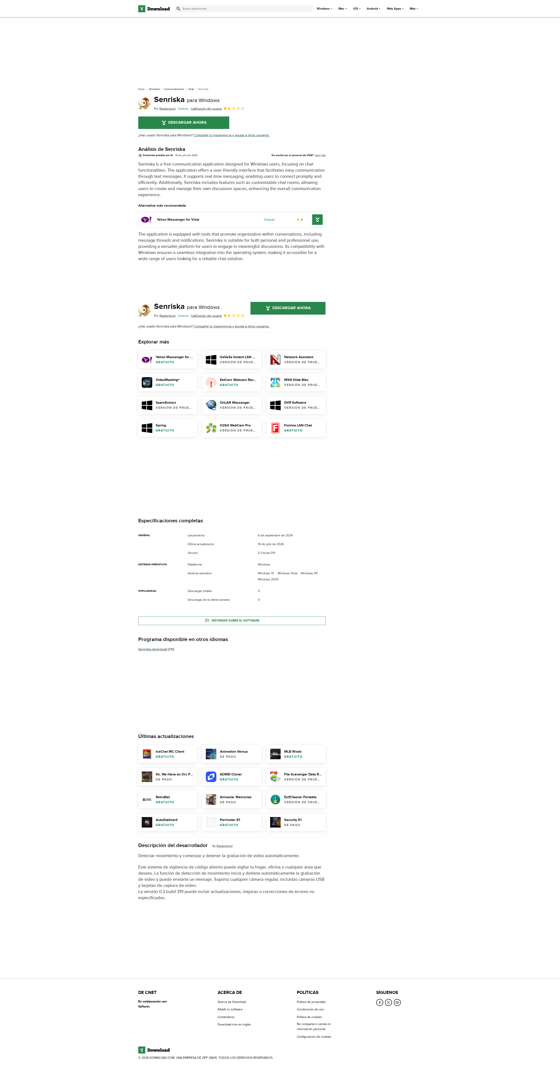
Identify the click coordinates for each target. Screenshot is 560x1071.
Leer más (320, 155)
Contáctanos (226, 1017)
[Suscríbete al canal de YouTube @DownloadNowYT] (397, 1002)
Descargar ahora (187, 122)
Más (413, 9)
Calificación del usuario (206, 109)
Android (372, 8)
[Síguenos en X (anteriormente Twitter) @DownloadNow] (388, 1002)
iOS (355, 8)
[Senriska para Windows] (144, 103)
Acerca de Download (232, 1002)
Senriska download (152, 649)
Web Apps (394, 8)
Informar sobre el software (235, 620)
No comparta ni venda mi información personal (314, 1026)
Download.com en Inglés (234, 1025)
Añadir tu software (230, 1009)
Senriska (187, 99)
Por (164, 109)
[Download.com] (154, 8)
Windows (323, 8)
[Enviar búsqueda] (178, 8)
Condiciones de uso (310, 1009)
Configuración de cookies (314, 1037)
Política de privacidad (311, 1002)
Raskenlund (225, 846)
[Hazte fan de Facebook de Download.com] (379, 1002)
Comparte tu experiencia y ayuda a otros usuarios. (232, 135)
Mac (341, 8)
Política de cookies (309, 1017)
